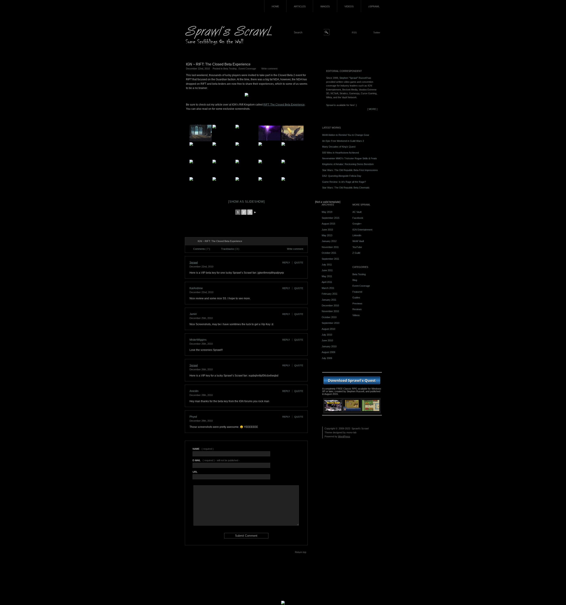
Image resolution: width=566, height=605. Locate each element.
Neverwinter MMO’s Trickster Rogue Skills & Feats (349, 158)
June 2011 (327, 270)
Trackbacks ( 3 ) (230, 249)
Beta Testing (230, 68)
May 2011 (327, 276)
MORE (372, 109)
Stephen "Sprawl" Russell (353, 78)
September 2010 (330, 323)
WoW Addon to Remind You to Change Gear (345, 135)
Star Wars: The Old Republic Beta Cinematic (346, 187)
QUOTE (298, 262)
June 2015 (327, 229)
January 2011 (329, 299)
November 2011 (330, 247)
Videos (356, 315)
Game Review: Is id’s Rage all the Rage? (344, 182)
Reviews (357, 309)
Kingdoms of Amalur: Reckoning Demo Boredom (348, 164)
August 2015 (328, 223)
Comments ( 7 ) (201, 249)
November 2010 (330, 311)
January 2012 (329, 241)
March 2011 (328, 288)
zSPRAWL (374, 6)
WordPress (344, 436)
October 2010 (329, 317)
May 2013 (327, 235)
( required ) (203, 449)
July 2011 (327, 264)
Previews (357, 303)
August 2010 (328, 329)
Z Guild (356, 253)
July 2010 (327, 334)
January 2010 (329, 346)
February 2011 (329, 293)
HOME (275, 6)
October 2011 (329, 253)
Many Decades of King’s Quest (339, 146)
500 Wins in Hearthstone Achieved (340, 152)
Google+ (356, 223)
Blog (354, 280)
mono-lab (351, 432)
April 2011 (327, 282)
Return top (300, 552)
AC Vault (356, 212)
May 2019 (327, 212)
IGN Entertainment (362, 229)
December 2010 (330, 305)
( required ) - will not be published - (216, 460)
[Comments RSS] (191, 241)
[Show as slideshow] (246, 201)
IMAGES (325, 6)
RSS (354, 32)
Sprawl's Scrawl (360, 428)
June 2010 (327, 340)
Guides (356, 297)
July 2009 (327, 358)
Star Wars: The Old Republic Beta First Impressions (350, 170)
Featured (357, 291)
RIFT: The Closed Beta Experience (284, 104)
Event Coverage (247, 68)
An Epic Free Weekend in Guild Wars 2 (343, 141)
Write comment (269, 68)
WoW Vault (358, 241)
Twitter (376, 32)
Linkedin (356, 235)
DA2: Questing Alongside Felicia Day (341, 176)
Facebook (357, 218)
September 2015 (330, 218)
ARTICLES (300, 6)
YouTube (357, 247)
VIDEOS (349, 6)
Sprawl (193, 262)
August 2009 (328, 352)
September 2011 (330, 258)
